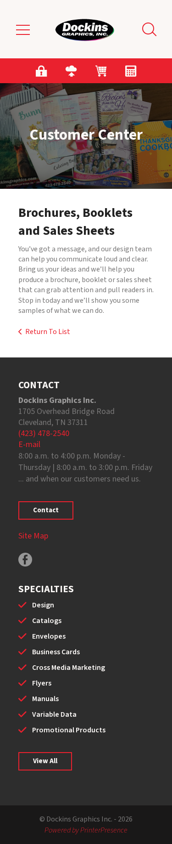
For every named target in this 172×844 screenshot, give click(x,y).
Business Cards (56, 652)
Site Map (33, 536)
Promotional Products (68, 730)
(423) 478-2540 (43, 433)
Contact (46, 510)
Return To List (47, 332)
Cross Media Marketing (68, 668)
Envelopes (49, 636)
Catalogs (46, 621)
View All (45, 761)
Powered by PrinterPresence (86, 830)
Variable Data (54, 714)
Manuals (45, 699)
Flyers (41, 683)
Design (43, 605)
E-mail (29, 444)
